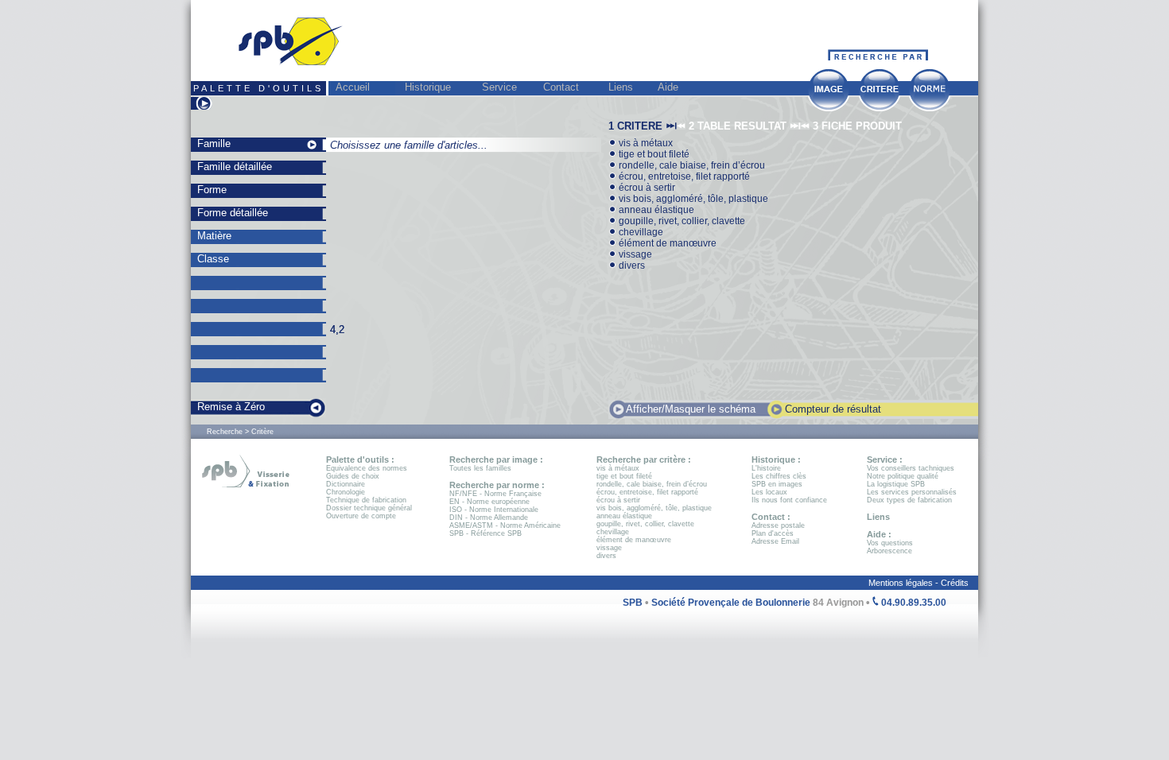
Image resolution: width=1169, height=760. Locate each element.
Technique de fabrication (366, 500)
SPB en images (777, 484)
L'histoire (766, 468)
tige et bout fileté (652, 154)
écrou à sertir (645, 187)
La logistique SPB (896, 484)
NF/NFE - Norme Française (495, 494)
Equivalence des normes (366, 468)
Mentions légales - (904, 582)
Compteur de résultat (833, 409)
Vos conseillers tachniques (910, 468)
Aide (668, 87)
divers (630, 265)
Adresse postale (778, 525)
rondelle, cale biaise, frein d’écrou (690, 165)
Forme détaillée (232, 213)
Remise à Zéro (231, 407)
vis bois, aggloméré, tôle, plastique (692, 198)
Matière (214, 236)
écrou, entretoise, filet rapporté (683, 176)
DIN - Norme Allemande (488, 518)
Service (499, 87)
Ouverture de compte (361, 516)
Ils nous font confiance (789, 500)
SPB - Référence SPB (485, 533)
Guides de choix (352, 476)
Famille (214, 143)
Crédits (959, 582)
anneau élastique (655, 209)
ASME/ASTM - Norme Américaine (505, 525)
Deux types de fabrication (909, 500)
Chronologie (345, 492)
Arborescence (889, 551)
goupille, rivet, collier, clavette (680, 221)
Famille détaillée (234, 167)
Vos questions (890, 543)
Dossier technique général (369, 508)
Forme (212, 190)
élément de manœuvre (666, 243)
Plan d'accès (773, 533)
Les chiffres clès (779, 476)
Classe (213, 259)
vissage (634, 254)
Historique (428, 87)
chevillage (639, 232)
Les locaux (769, 492)
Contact (561, 87)
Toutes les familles (480, 468)
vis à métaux (644, 143)
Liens (620, 87)
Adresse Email (775, 541)
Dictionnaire (345, 484)
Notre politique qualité (902, 476)
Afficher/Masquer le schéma (690, 409)
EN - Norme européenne (489, 502)
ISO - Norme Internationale (493, 510)
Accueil (353, 87)
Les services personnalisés (912, 492)
